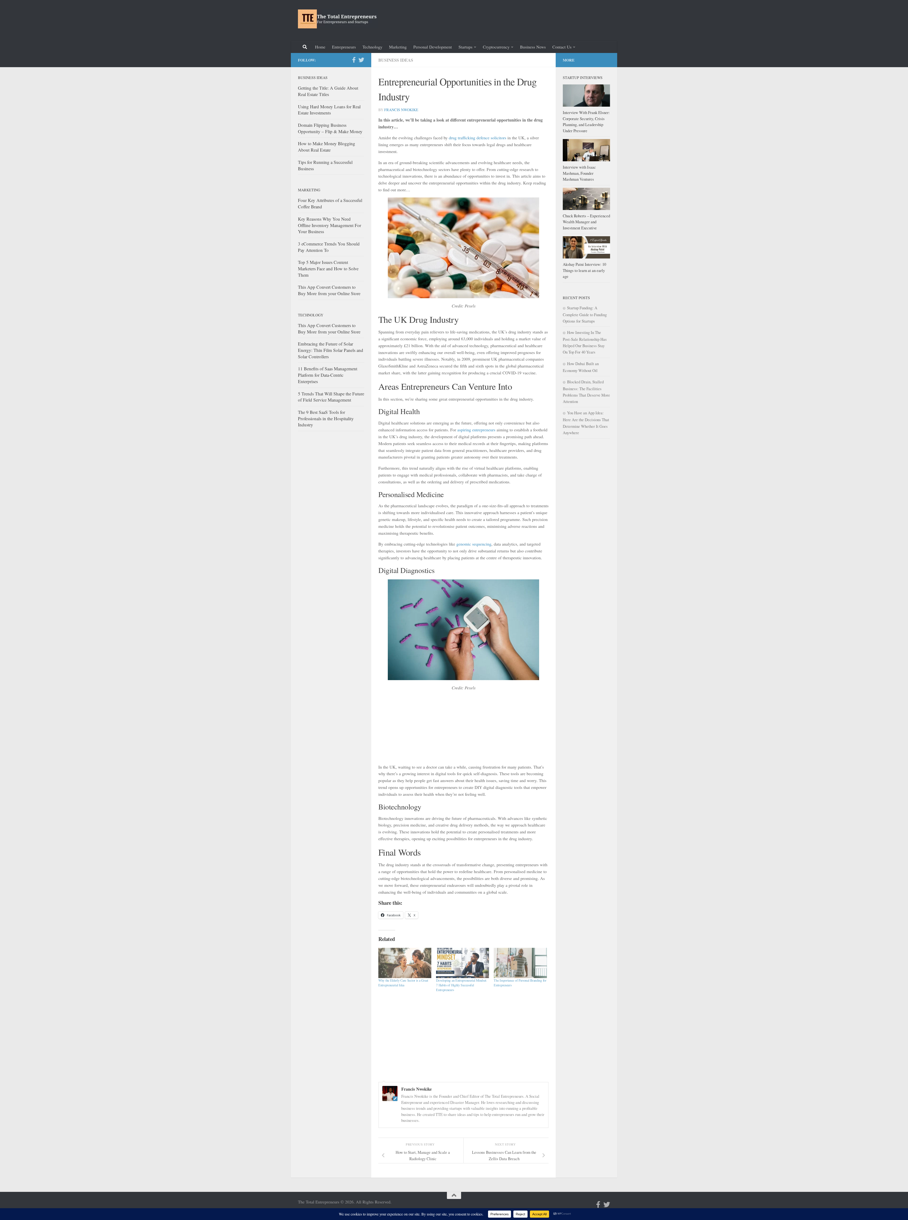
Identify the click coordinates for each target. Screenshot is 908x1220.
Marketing (398, 47)
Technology (372, 47)
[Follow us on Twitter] (361, 60)
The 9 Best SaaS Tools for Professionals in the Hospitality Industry (326, 418)
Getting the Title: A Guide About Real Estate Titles (328, 91)
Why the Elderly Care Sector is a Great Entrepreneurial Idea (403, 982)
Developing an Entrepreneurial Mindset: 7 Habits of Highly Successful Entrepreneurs (461, 985)
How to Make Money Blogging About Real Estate (326, 146)
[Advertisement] (524, 19)
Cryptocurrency (496, 47)
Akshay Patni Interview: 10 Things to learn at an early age (584, 270)
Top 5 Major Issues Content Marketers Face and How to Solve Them (328, 268)
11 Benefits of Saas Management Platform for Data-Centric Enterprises (327, 375)
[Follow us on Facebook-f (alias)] (354, 60)
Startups (465, 47)
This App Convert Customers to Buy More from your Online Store (329, 290)
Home (320, 47)
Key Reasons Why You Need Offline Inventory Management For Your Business (329, 225)
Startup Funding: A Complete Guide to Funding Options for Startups (585, 314)
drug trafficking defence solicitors (477, 137)
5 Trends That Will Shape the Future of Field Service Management (331, 397)
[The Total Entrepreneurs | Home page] (338, 18)
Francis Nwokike (401, 109)
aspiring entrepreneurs (476, 430)
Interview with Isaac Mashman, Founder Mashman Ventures (579, 173)
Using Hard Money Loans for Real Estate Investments (329, 110)
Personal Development (432, 47)
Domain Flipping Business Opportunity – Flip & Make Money (330, 128)
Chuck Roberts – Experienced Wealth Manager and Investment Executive (586, 222)
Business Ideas (395, 60)
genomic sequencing (473, 544)
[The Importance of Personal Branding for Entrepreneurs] (520, 963)
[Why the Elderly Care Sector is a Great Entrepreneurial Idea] (404, 963)
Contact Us (562, 47)
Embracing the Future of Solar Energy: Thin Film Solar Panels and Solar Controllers (330, 350)
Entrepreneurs (344, 47)
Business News (533, 47)
